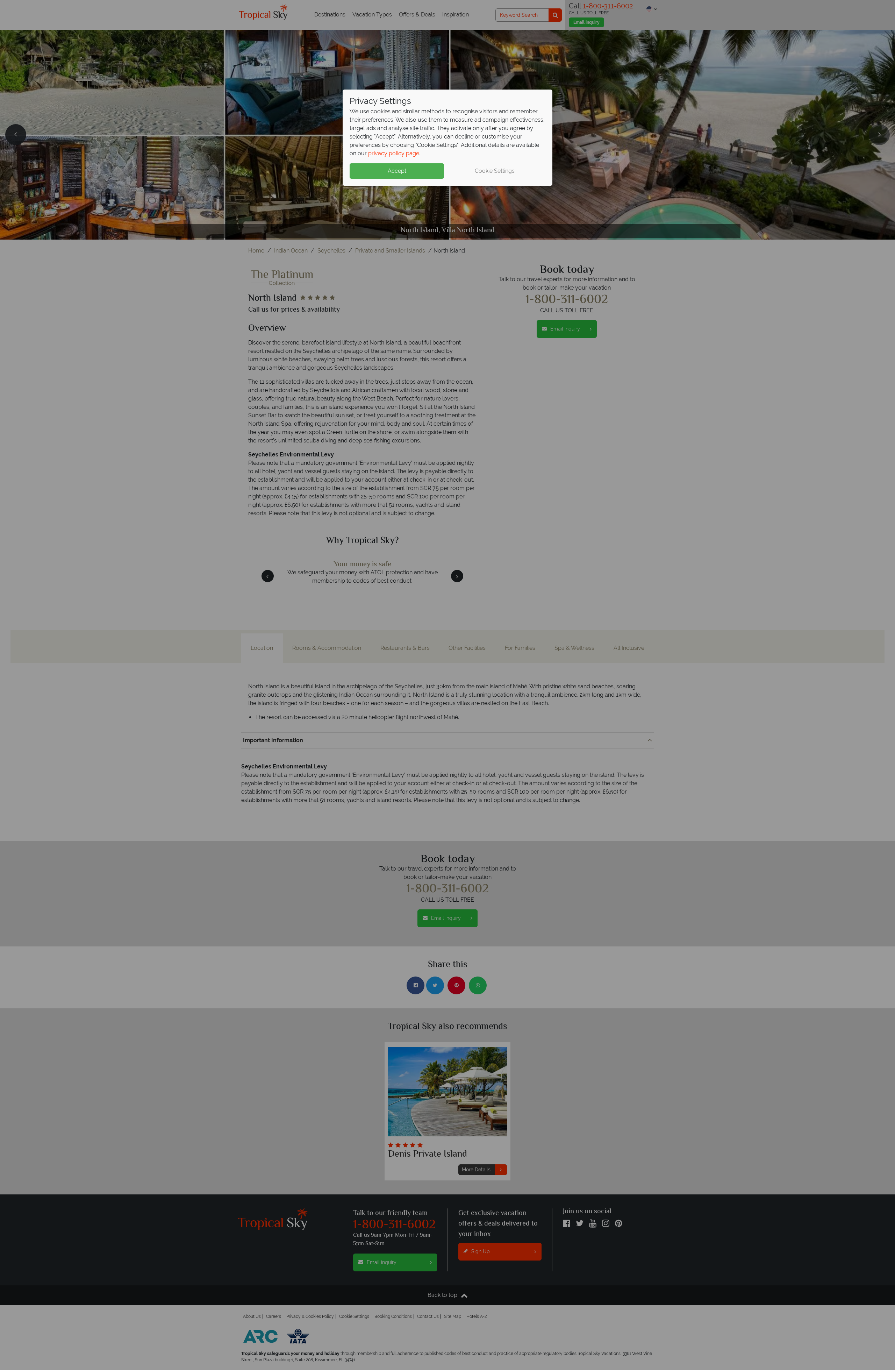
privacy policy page (393, 153)
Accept (397, 171)
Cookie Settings (495, 171)
